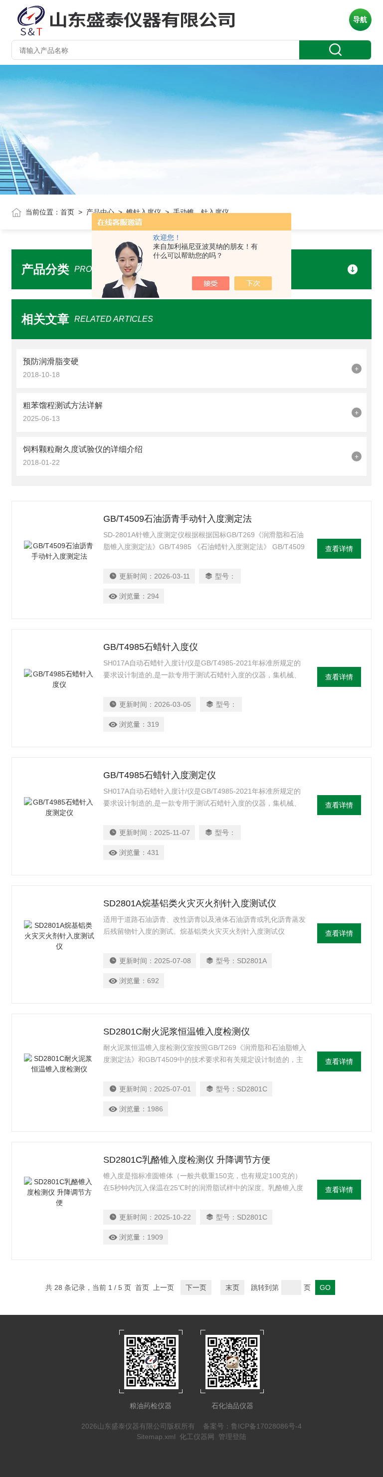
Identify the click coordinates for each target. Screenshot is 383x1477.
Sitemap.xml (156, 1437)
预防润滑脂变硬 (51, 361)
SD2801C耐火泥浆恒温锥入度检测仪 (176, 1032)
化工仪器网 (197, 1437)
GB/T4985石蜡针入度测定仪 (159, 775)
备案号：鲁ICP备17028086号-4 (252, 1426)
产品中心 (100, 212)
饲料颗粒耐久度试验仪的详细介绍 (83, 449)
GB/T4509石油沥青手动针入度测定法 (177, 519)
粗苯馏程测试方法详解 (63, 405)
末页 (232, 1287)
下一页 (196, 1287)
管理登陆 (232, 1437)
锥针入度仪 (143, 212)
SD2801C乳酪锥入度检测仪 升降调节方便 (186, 1160)
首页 (67, 212)
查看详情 (339, 549)
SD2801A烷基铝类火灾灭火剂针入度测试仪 (189, 903)
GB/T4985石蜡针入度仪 (150, 647)
